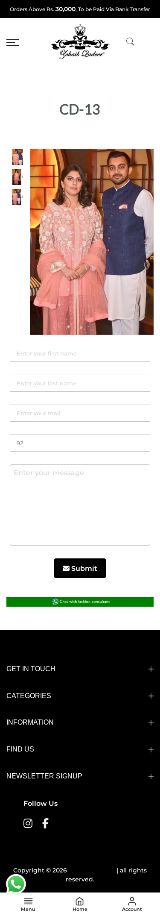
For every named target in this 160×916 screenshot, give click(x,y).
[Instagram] (29, 823)
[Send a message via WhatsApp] (16, 884)
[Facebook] (46, 823)
